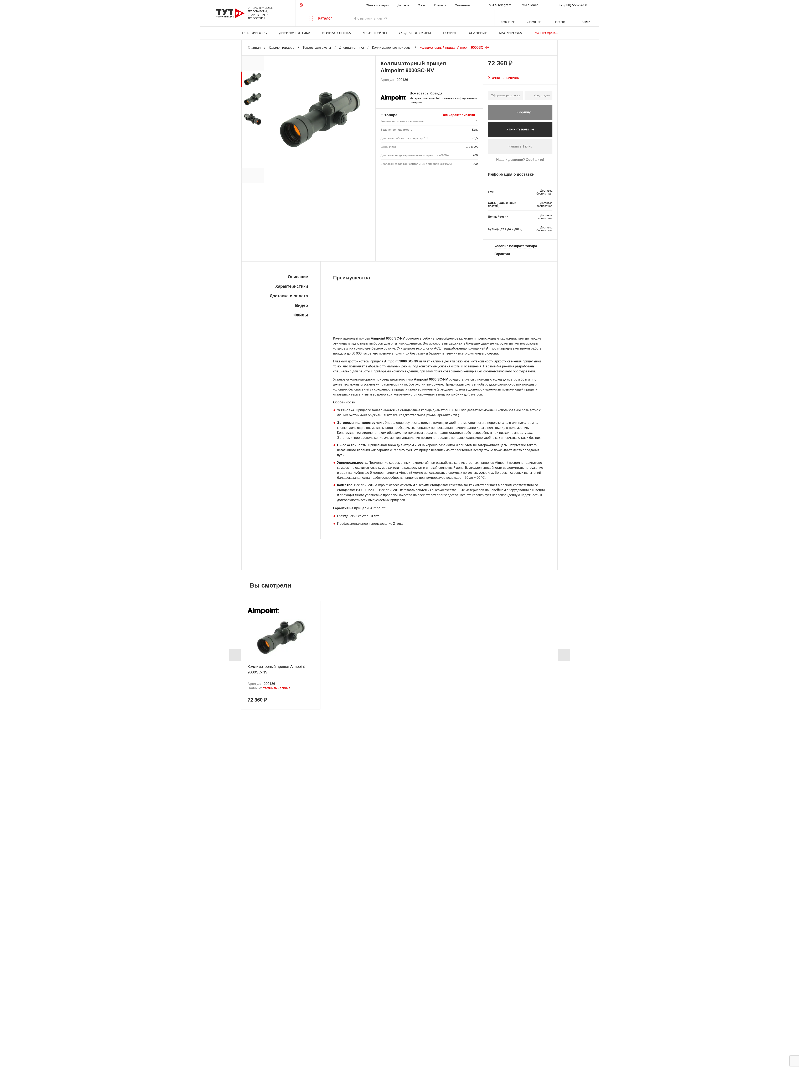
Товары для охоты (317, 47)
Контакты (440, 5)
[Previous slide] (235, 655)
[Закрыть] (79, 1047)
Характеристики (291, 286)
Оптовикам (462, 5)
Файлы (300, 315)
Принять (63, 1063)
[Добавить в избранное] (475, 79)
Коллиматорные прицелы (391, 47)
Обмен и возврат (377, 5)
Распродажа (545, 33)
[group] (252, 79)
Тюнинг (449, 33)
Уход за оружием (414, 33)
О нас (422, 5)
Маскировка (510, 33)
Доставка (403, 5)
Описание (298, 276)
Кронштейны (374, 33)
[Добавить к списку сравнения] (465, 80)
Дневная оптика (294, 33)
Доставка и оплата (289, 296)
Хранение (478, 33)
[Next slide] (564, 655)
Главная (254, 47)
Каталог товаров (281, 47)
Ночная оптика (336, 33)
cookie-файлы (60, 1044)
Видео (301, 305)
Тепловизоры (254, 33)
